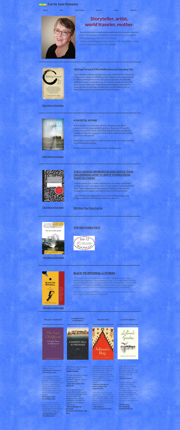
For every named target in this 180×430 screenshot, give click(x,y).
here (67, 413)
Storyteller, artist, (109, 18)
